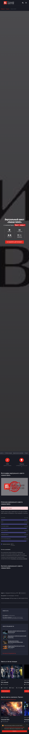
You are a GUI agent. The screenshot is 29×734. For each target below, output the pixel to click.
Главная (3, 9)
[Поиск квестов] (22, 2)
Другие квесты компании (18, 453)
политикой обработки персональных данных (14, 727)
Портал (7, 9)
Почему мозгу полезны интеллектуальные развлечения (15, 642)
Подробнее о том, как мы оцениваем (19, 558)
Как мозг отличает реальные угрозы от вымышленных (17, 631)
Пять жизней (4, 682)
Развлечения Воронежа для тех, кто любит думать (16, 647)
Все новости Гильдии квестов (9, 653)
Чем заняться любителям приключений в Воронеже (17, 636)
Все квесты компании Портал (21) (8, 699)
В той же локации (8, 453)
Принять (14, 731)
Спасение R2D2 (5, 719)
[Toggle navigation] (26, 3)
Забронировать (5, 691)
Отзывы (26, 453)
